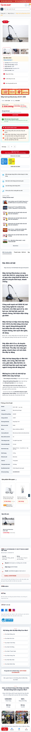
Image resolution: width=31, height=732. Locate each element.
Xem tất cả (15, 245)
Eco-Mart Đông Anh (10, 634)
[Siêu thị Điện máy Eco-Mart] (5, 5)
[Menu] (2, 9)
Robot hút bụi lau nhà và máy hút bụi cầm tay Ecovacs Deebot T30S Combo (8, 497)
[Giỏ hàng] (29, 5)
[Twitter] (6, 610)
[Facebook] (2, 610)
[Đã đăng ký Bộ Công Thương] (7, 620)
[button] (8, 59)
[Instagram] (13, 610)
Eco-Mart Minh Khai (10, 664)
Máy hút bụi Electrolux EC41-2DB (8, 530)
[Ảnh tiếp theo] (28, 717)
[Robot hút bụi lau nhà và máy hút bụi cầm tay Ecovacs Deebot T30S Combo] (8, 489)
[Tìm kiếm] (5, 9)
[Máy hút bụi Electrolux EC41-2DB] (8, 522)
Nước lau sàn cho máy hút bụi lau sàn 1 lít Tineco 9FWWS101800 (22, 497)
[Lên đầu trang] (28, 718)
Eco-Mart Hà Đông (9, 647)
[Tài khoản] (26, 5)
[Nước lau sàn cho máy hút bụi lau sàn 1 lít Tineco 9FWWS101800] (23, 489)
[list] (15, 717)
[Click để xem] (15, 34)
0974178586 (15, 114)
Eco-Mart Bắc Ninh (9, 659)
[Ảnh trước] (3, 717)
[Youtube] (10, 610)
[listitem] (8, 717)
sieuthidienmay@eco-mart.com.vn (17, 571)
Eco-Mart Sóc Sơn (9, 638)
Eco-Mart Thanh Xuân (10, 651)
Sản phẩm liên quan (8, 479)
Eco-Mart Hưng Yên (10, 655)
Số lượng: (4, 146)
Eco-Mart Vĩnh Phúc (10, 642)
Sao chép (20, 407)
